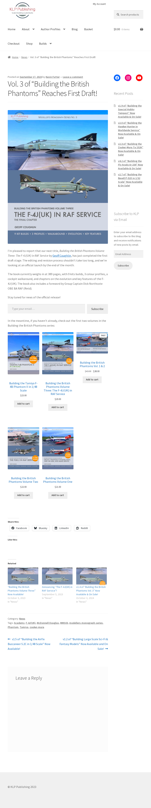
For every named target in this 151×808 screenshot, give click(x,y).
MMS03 (64, 623)
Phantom (13, 627)
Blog (75, 29)
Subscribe (97, 309)
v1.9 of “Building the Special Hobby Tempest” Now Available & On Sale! (130, 111)
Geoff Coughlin (61, 255)
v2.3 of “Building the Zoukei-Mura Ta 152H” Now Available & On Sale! (130, 149)
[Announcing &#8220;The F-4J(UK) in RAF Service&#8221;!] (57, 576)
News (24, 57)
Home (11, 29)
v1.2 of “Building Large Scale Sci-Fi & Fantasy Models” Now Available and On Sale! (83, 644)
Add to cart (23, 403)
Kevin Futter (53, 77)
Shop (29, 43)
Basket (88, 29)
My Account (99, 4)
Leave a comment (73, 77)
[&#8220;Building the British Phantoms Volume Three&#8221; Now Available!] (23, 576)
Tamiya (24, 627)
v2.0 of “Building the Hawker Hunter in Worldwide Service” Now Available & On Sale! (130, 130)
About (26, 29)
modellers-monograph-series (86, 623)
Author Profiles (50, 29)
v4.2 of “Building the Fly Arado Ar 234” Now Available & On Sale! (130, 164)
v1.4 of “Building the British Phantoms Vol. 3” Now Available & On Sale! (91, 590)
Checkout (14, 43)
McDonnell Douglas (48, 623)
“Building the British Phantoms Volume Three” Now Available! (22, 590)
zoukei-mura (37, 627)
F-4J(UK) (31, 623)
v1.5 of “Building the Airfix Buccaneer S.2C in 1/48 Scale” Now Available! (29, 644)
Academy (19, 623)
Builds (43, 43)
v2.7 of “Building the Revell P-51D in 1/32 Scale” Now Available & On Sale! (130, 180)
